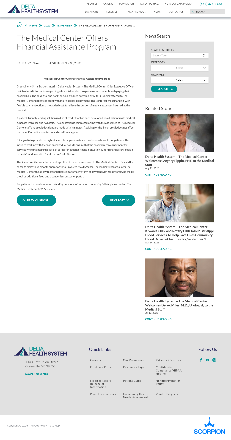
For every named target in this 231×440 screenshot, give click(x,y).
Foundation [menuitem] (126, 3)
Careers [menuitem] (108, 3)
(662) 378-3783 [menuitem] (211, 4)
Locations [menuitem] (91, 11)
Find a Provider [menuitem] (136, 11)
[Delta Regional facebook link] (201, 360)
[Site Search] (193, 11)
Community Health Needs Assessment (135, 395)
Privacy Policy (38, 425)
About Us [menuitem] (92, 3)
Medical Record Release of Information (101, 384)
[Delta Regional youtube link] (207, 360)
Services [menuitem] (111, 11)
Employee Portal (101, 367)
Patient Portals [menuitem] (149, 3)
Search (163, 88)
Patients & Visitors (168, 360)
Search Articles (162, 50)
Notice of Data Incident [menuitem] (179, 3)
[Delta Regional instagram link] (214, 360)
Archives (157, 74)
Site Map (54, 425)
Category (158, 62)
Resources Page (133, 367)
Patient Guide (132, 380)
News (33, 25)
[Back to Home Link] (19, 25)
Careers (95, 360)
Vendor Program (167, 394)
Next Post (117, 200)
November (64, 25)
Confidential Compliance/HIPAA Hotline (169, 370)
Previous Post (37, 200)
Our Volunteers (133, 360)
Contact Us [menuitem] (176, 11)
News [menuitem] (157, 11)
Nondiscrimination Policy (168, 382)
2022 (47, 25)
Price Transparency (103, 394)
